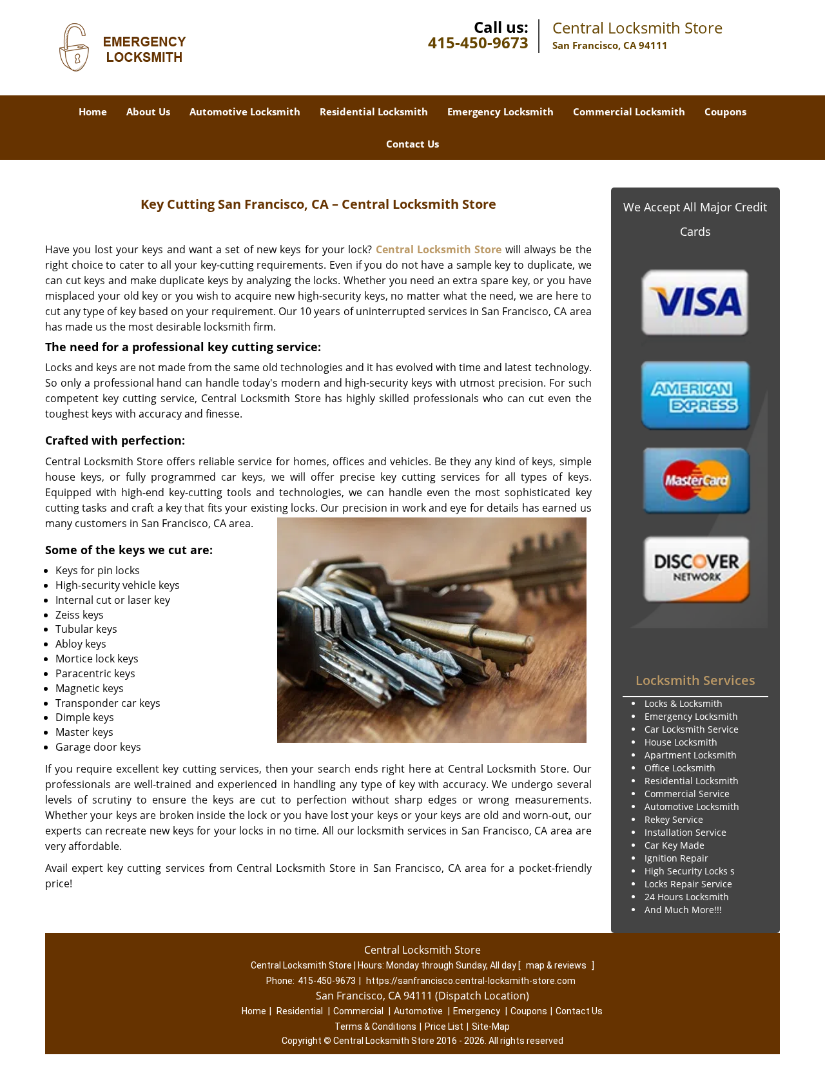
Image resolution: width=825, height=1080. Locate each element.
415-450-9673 (478, 42)
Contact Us (412, 143)
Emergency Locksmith (500, 111)
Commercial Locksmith (629, 111)
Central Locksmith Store (439, 249)
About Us (148, 111)
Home (93, 111)
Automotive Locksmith (244, 111)
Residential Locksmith (374, 111)
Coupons (725, 111)
